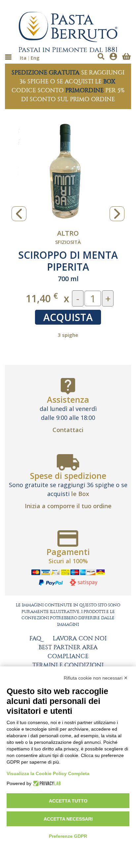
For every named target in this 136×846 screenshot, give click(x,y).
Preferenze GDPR (68, 836)
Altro (68, 233)
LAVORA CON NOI (80, 639)
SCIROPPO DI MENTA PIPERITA (68, 261)
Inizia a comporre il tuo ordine (68, 506)
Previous (19, 213)
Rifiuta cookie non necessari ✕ (96, 678)
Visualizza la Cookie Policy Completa (48, 773)
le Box (80, 494)
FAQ (35, 639)
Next (117, 213)
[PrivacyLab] (46, 783)
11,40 (42, 298)
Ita (23, 57)
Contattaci (68, 430)
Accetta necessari (68, 819)
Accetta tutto (68, 800)
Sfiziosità (68, 242)
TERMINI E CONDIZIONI (68, 665)
